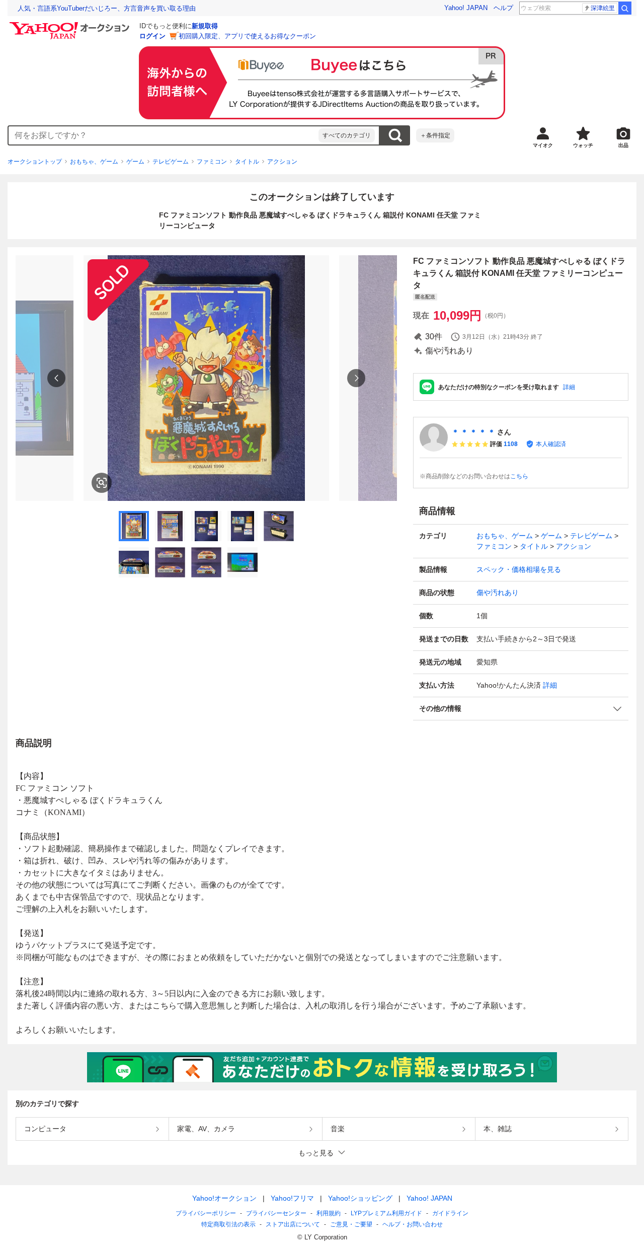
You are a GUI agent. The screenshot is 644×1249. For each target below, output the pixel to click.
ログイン (152, 36)
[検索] (624, 8)
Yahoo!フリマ (292, 1198)
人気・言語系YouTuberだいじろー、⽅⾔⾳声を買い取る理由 (107, 8)
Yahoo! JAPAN (466, 8)
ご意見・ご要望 (351, 1224)
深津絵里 (603, 8)
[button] (520, 708)
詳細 (569, 387)
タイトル (247, 161)
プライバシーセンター (276, 1213)
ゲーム (135, 161)
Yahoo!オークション (224, 1198)
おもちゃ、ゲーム (94, 161)
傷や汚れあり (497, 593)
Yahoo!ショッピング (360, 1198)
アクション (282, 161)
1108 (511, 444)
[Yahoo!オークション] (71, 24)
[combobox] (163, 135)
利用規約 (328, 1213)
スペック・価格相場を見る (518, 569)
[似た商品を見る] (102, 483)
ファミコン (212, 161)
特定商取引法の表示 (228, 1224)
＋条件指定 (435, 135)
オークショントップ (35, 161)
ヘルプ (503, 8)
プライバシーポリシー (206, 1213)
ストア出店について (293, 1224)
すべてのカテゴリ (347, 135)
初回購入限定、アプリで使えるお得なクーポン (247, 36)
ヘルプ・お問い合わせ (412, 1224)
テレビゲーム (170, 161)
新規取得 (205, 26)
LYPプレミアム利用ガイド (386, 1213)
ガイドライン (450, 1213)
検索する (395, 135)
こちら (519, 476)
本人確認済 (551, 444)
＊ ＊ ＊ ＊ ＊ (473, 432)
